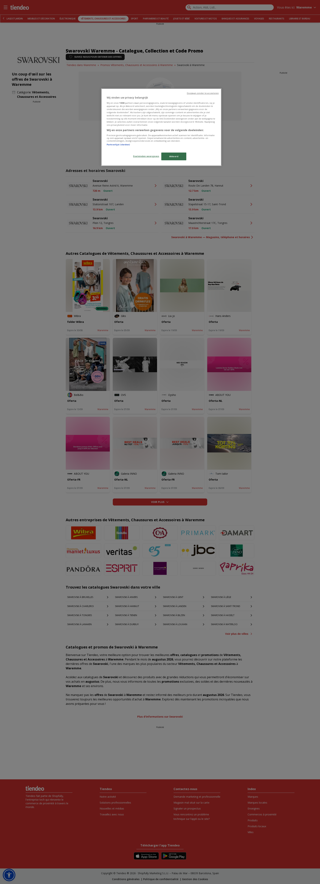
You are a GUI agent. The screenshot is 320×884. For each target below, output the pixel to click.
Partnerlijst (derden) (118, 144)
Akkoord (174, 156)
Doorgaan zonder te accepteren (203, 93)
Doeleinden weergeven (146, 156)
